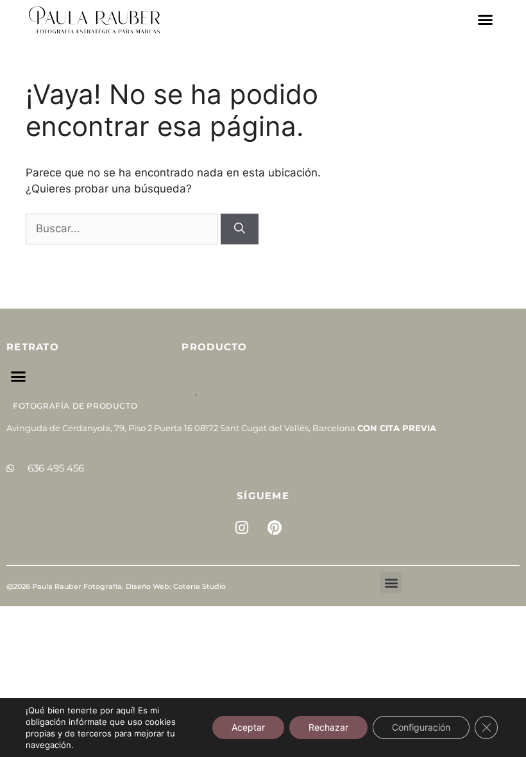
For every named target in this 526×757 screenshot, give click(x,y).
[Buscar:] (123, 228)
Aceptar (248, 727)
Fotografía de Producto (75, 406)
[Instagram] (242, 528)
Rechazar (328, 727)
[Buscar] (240, 229)
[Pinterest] (274, 528)
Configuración (421, 727)
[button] (485, 20)
